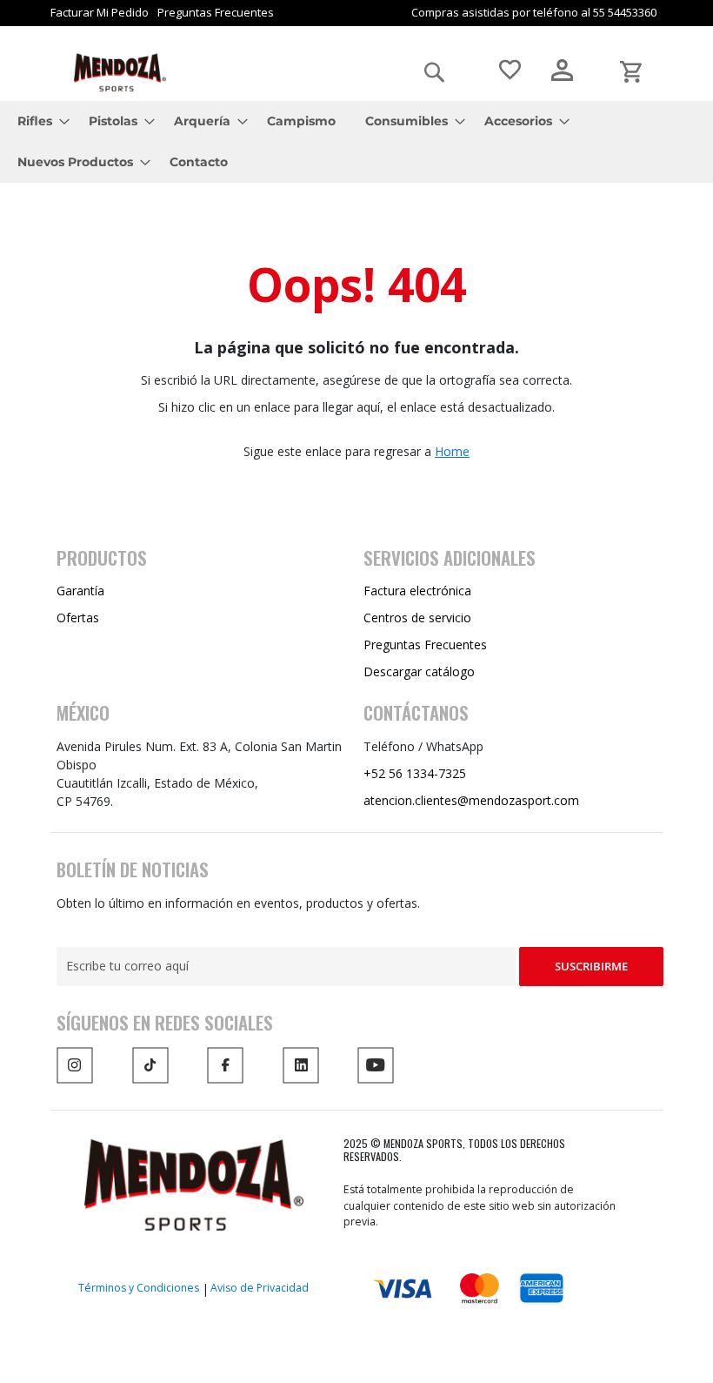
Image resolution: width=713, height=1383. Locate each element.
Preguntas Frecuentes (215, 12)
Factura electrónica (417, 590)
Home (452, 451)
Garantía (80, 590)
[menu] (356, 142)
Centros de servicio (417, 617)
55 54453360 (624, 12)
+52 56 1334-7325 (414, 773)
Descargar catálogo (419, 671)
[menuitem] (38, 121)
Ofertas (78, 617)
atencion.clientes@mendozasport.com (471, 800)
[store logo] (120, 72)
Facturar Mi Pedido (99, 12)
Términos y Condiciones (138, 1287)
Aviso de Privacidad (259, 1287)
